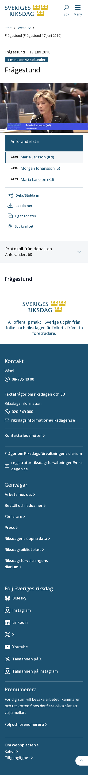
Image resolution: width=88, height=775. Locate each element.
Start (8, 28)
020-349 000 (22, 411)
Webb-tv (24, 28)
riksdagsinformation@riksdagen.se (43, 420)
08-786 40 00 (23, 379)
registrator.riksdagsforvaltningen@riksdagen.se (47, 466)
